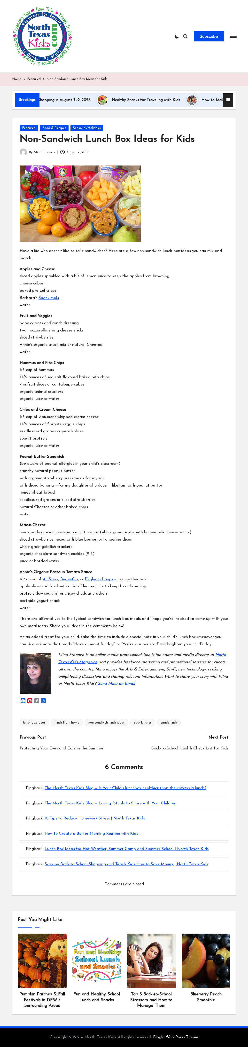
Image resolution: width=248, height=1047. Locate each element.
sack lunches (143, 722)
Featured (29, 128)
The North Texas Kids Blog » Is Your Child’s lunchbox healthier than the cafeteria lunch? (125, 788)
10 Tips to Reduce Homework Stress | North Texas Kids (95, 818)
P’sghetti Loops (99, 579)
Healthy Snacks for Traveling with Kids (128, 100)
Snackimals (49, 298)
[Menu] (233, 36)
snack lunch (169, 722)
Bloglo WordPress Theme (175, 1037)
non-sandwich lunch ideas (106, 722)
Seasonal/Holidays (87, 128)
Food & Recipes (54, 128)
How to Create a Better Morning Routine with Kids (91, 834)
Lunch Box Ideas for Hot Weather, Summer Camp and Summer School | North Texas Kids (127, 849)
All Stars (50, 579)
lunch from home (67, 722)
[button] (209, 36)
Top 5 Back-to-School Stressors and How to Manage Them (151, 1000)
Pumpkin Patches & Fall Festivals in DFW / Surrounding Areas (42, 1000)
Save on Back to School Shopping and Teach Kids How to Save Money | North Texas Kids (126, 864)
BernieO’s (69, 579)
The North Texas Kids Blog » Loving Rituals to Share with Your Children (110, 803)
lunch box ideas (34, 722)
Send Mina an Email (116, 684)
